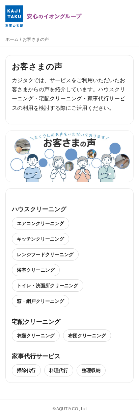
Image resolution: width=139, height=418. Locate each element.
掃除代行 (26, 370)
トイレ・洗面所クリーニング (47, 285)
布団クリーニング (87, 335)
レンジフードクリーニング (45, 254)
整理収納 (91, 370)
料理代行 (58, 370)
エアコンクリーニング (40, 223)
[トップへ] (43, 16)
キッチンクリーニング (40, 239)
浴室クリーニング (36, 270)
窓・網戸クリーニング (40, 301)
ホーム (12, 39)
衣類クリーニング (36, 335)
